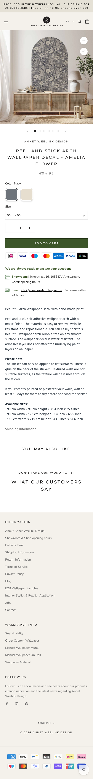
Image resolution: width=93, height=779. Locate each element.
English (44, 723)
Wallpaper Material (18, 662)
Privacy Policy (14, 574)
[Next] (66, 131)
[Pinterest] (26, 703)
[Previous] (27, 131)
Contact (10, 610)
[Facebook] (6, 703)
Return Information (18, 560)
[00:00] (46, 77)
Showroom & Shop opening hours (28, 538)
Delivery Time (14, 545)
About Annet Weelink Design (25, 531)
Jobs (8, 603)
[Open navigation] (6, 21)
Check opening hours (26, 282)
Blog (8, 581)
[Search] (80, 21)
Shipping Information (19, 552)
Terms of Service (16, 567)
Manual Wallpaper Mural (21, 648)
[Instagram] (16, 703)
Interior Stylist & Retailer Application (30, 595)
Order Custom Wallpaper (22, 641)
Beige (26, 194)
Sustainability (14, 633)
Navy (11, 194)
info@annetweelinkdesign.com (41, 290)
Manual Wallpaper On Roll (23, 655)
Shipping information (20, 429)
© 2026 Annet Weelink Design (46, 732)
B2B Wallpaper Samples (21, 588)
